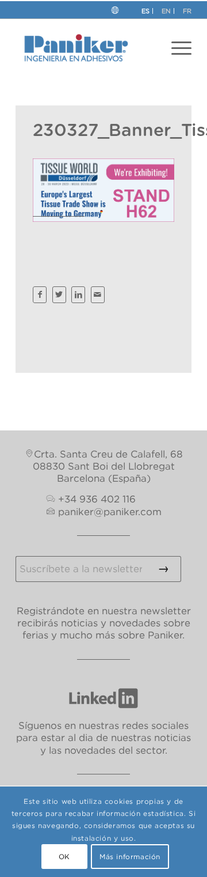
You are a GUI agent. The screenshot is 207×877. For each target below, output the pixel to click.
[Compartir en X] (59, 294)
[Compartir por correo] (98, 294)
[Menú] (181, 48)
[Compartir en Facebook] (40, 294)
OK (64, 856)
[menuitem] (181, 48)
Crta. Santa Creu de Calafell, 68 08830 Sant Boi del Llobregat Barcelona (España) (108, 466)
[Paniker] (86, 48)
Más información (129, 856)
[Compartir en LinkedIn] (78, 294)
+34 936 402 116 (97, 499)
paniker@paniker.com (110, 511)
